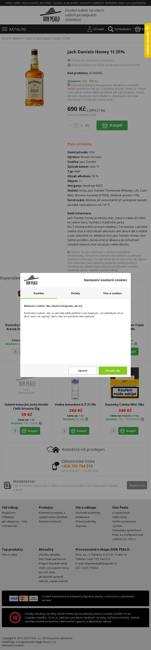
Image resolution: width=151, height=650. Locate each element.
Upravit (82, 370)
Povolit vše (113, 370)
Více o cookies (112, 293)
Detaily (75, 293)
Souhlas (39, 293)
